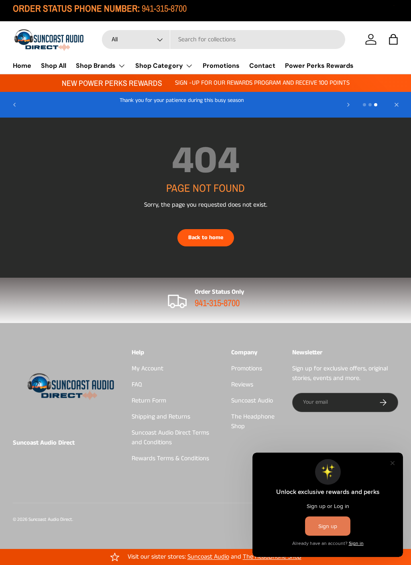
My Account (147, 368)
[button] (393, 39)
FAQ (137, 384)
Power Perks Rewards (319, 65)
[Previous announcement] (14, 104)
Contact (262, 65)
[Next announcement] (348, 104)
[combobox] (223, 39)
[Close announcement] (396, 104)
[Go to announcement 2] (370, 104)
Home (22, 65)
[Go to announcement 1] (364, 104)
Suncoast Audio (252, 400)
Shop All (53, 65)
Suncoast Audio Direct (50, 519)
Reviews (242, 384)
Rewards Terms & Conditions (170, 458)
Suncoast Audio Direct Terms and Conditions (170, 437)
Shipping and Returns (161, 416)
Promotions (221, 65)
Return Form (149, 400)
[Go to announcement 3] (375, 104)
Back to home (205, 238)
